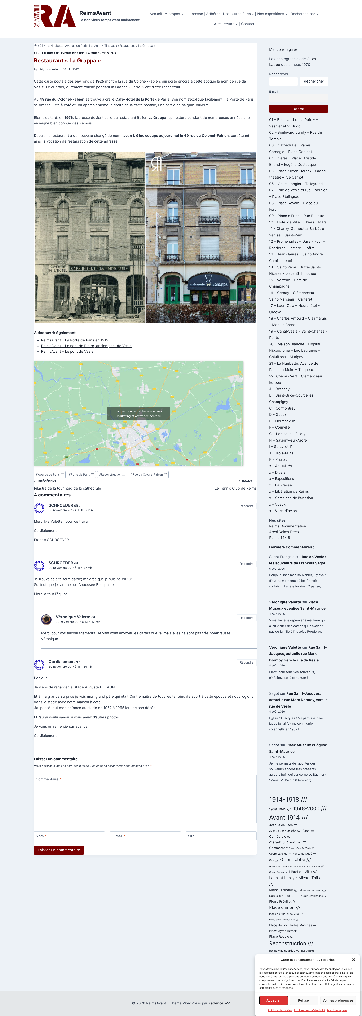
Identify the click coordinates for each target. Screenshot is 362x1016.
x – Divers (277, 472)
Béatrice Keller (49, 69)
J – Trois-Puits (281, 453)
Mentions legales (283, 49)
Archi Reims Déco (284, 532)
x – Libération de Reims (289, 491)
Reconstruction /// (112, 474)
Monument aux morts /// (313, 890)
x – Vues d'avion (283, 511)
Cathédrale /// (279, 836)
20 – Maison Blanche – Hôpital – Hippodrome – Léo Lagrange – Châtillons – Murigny (296, 350)
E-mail (118, 836)
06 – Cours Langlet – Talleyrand (296, 184)
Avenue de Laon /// (283, 825)
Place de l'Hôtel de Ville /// (286, 913)
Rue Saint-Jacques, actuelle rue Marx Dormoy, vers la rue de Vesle (298, 653)
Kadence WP (219, 1003)
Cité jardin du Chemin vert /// (287, 842)
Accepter (273, 1000)
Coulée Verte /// (305, 848)
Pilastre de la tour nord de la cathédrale (67, 485)
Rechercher (278, 74)
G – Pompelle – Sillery (287, 434)
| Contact (246, 24)
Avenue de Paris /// (50, 474)
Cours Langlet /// (280, 853)
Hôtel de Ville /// (303, 872)
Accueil (156, 14)
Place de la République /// (283, 919)
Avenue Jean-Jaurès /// (284, 830)
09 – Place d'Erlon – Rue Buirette (296, 216)
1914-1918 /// (288, 799)
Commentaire (48, 779)
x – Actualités (280, 466)
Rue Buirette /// (309, 950)
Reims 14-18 (279, 537)
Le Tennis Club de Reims (236, 485)
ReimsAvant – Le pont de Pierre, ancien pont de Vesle (86, 346)
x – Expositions (281, 479)
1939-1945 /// (280, 809)
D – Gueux (278, 414)
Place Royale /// (281, 936)
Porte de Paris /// (81, 474)
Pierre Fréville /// (282, 901)
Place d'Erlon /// (284, 907)
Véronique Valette (285, 602)
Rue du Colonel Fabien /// (149, 474)
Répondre (246, 506)
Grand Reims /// (278, 872)
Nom (41, 836)
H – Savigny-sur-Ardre (288, 440)
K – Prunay (278, 459)
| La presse (193, 14)
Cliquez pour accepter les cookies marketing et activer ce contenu (138, 413)
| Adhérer (212, 14)
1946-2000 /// (310, 808)
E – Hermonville (282, 421)
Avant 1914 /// (288, 817)
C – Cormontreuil (283, 408)
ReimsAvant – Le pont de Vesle (67, 351)
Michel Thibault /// (283, 890)
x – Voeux (277, 504)
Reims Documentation (287, 526)
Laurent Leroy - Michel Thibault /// (297, 880)
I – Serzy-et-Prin (283, 446)
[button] (354, 960)
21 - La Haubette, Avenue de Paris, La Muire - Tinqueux (75, 53)
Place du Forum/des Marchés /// (292, 925)
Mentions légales (337, 1010)
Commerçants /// (281, 848)
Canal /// (308, 830)
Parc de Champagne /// (313, 895)
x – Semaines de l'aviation (291, 498)
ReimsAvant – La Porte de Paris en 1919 (75, 340)
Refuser (304, 1000)
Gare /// (273, 860)
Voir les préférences (338, 1000)
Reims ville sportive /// (284, 950)
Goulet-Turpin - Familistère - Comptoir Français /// (296, 866)
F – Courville (279, 427)
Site (191, 836)
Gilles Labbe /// (295, 859)
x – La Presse (280, 485)
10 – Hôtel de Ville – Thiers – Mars (298, 222)
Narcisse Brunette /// (283, 895)
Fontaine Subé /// (304, 853)
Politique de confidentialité (309, 1010)
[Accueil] (35, 45)
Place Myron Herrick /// (285, 931)
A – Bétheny (279, 389)
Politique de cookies (280, 1010)
